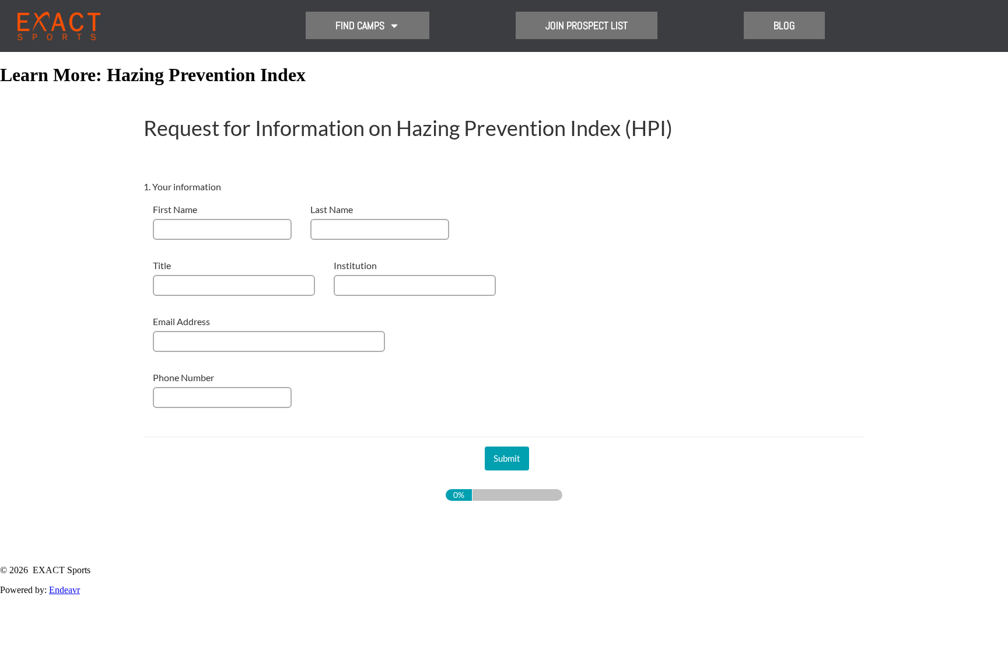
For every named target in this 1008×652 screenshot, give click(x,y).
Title (162, 265)
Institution (355, 265)
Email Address (181, 321)
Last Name (331, 209)
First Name (175, 209)
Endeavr (64, 590)
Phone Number (183, 377)
